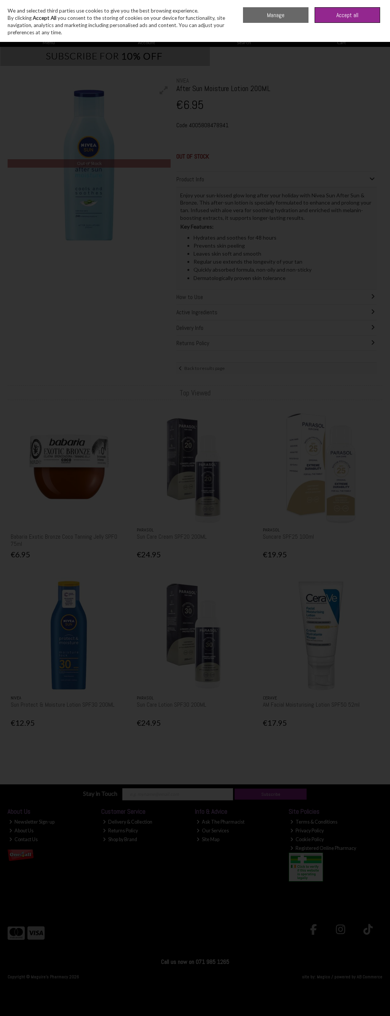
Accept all (347, 15)
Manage (276, 15)
